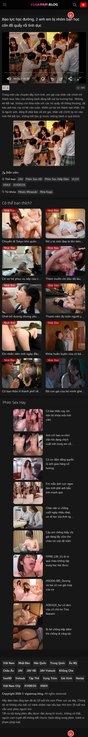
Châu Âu (8, 670)
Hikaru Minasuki (27, 191)
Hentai (80, 678)
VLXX (75, 179)
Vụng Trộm (50, 678)
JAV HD (31, 670)
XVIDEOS (19, 184)
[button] (44, 57)
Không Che (66, 670)
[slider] (44, 72)
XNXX (6, 184)
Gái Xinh (66, 678)
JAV (20, 179)
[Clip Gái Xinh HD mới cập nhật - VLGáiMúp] (44, 5)
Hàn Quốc (40, 663)
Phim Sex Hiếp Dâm (57, 179)
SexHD (7, 678)
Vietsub (20, 678)
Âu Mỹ (73, 663)
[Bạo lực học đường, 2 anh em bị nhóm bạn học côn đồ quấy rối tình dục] (44, 142)
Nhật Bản (24, 663)
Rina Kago (46, 191)
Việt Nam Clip (11, 685)
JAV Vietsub (47, 670)
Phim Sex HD (34, 179)
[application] (44, 57)
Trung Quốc (57, 663)
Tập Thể (34, 678)
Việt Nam (9, 663)
